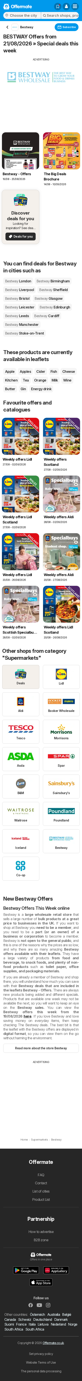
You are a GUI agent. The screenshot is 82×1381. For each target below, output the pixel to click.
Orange (40, 380)
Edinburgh (55, 307)
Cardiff (46, 316)
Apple (9, 371)
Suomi (9, 1324)
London (18, 281)
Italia (32, 1324)
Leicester (19, 307)
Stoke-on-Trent (24, 333)
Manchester (22, 324)
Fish (54, 371)
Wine (67, 380)
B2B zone (41, 1240)
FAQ (41, 1175)
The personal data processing (41, 1371)
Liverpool (19, 290)
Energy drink (41, 389)
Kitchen (11, 380)
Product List (41, 1199)
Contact (41, 1183)
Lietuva (43, 1324)
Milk (55, 380)
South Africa (13, 1329)
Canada (10, 1319)
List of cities (41, 1191)
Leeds (17, 316)
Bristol (17, 298)
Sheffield (53, 290)
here (27, 1016)
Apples (25, 371)
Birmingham (53, 281)
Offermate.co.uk (53, 1343)
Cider (40, 371)
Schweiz (24, 1319)
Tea (26, 380)
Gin (23, 389)
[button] (66, 6)
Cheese (68, 371)
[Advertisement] (41, 92)
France (21, 1324)
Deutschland (42, 1319)
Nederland (58, 1324)
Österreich (37, 1314)
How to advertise (41, 1231)
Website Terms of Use (41, 1362)
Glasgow (48, 298)
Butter (10, 389)
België (66, 1314)
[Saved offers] (57, 6)
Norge (72, 1324)
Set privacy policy (41, 1354)
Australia (53, 1314)
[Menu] (75, 6)
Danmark (61, 1319)
